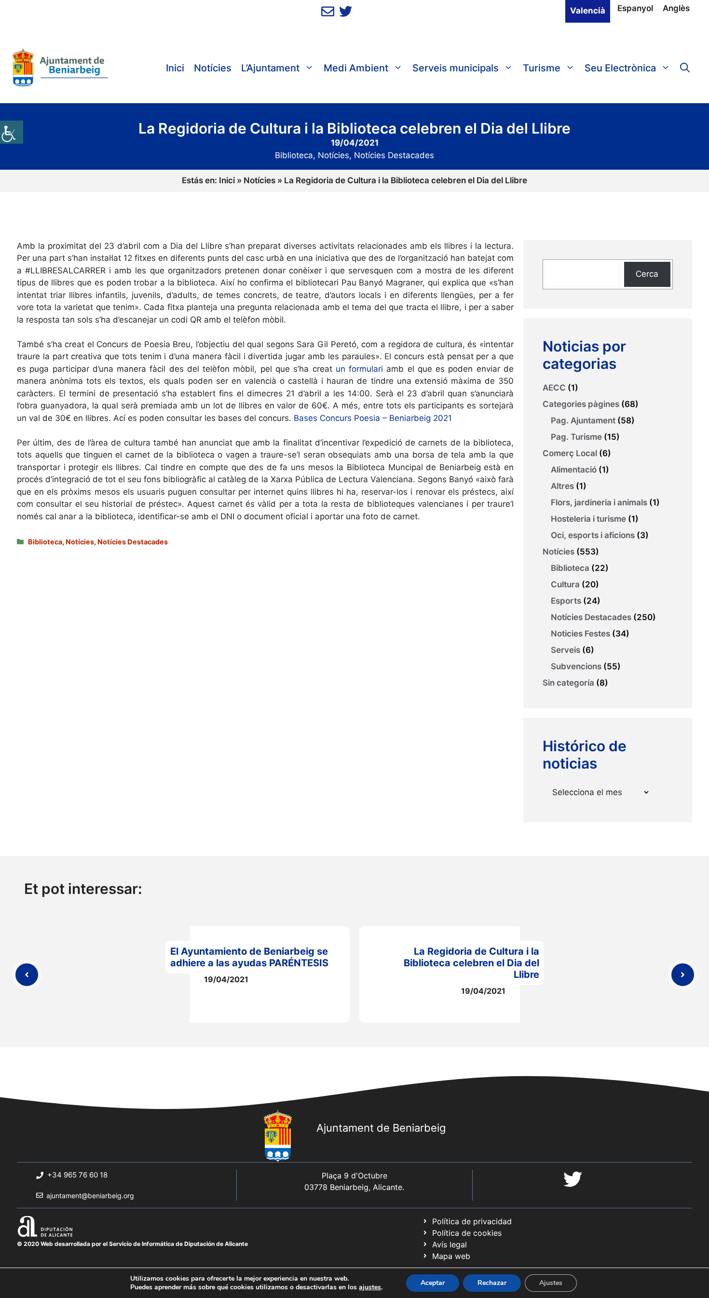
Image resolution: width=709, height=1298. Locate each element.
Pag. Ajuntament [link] (583, 420)
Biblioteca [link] (294, 155)
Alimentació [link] (574, 469)
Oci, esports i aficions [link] (593, 535)
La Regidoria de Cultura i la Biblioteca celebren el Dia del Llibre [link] (471, 963)
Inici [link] (175, 68)
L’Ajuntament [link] (270, 68)
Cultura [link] (565, 584)
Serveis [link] (565, 650)
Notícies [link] (213, 68)
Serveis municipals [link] (455, 68)
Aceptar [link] (433, 1282)
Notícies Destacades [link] (394, 155)
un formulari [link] (357, 369)
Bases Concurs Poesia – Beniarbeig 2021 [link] (373, 418)
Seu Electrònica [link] (620, 68)
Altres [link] (562, 486)
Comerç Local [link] (570, 453)
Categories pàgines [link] (581, 404)
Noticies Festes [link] (580, 633)
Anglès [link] (676, 8)
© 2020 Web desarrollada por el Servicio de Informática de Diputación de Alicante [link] (132, 1243)
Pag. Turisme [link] (576, 437)
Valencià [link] (587, 10)
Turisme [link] (541, 68)
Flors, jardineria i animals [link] (599, 502)
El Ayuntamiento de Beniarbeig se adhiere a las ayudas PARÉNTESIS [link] (249, 957)
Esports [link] (566, 601)
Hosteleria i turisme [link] (588, 519)
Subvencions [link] (576, 666)
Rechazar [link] (491, 1282)
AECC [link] (554, 387)
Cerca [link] (647, 274)
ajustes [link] (370, 1287)
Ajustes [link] (550, 1282)
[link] (11, 132)
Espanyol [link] (635, 8)
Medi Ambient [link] (356, 68)
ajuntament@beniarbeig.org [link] (90, 1195)
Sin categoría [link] (568, 683)
